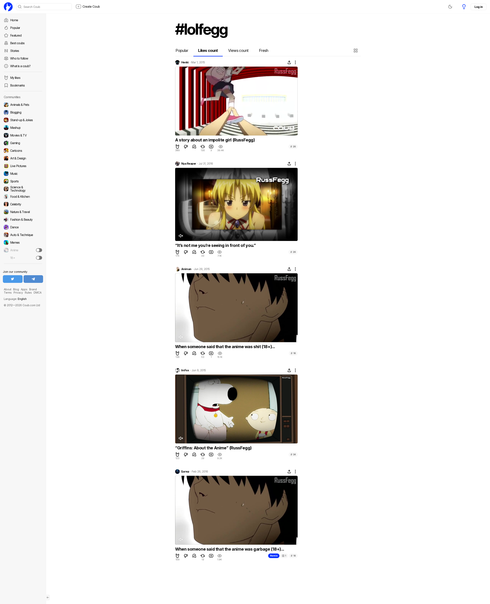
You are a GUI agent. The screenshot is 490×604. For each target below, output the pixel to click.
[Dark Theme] (450, 7)
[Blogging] (23, 112)
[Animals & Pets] (23, 105)
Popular (15, 28)
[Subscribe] (39, 250)
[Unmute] (180, 235)
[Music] (23, 173)
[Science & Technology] (23, 189)
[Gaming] (23, 143)
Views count (238, 50)
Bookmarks (17, 85)
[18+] (39, 258)
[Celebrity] (23, 204)
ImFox (185, 370)
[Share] (289, 62)
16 (293, 353)
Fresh (263, 50)
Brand (33, 289)
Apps (24, 289)
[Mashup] (23, 127)
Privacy (18, 292)
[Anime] (23, 250)
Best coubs (17, 43)
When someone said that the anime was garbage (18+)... (229, 549)
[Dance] (23, 227)
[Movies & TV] (23, 135)
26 (293, 146)
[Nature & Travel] (23, 212)
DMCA (38, 292)
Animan (186, 269)
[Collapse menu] (48, 597)
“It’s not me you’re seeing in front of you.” (215, 245)
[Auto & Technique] (23, 235)
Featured (15, 35)
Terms (8, 292)
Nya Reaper (188, 163)
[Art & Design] (23, 158)
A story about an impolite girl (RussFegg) (215, 139)
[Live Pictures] (23, 166)
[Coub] (8, 6)
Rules (28, 292)
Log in (478, 7)
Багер (185, 471)
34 (293, 454)
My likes (15, 78)
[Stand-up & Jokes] (23, 120)
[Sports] (23, 181)
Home (14, 20)
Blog (16, 289)
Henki (185, 62)
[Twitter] (13, 279)
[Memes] (23, 242)
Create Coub (91, 6)
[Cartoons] (23, 150)
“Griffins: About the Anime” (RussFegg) (213, 447)
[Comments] (194, 146)
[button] (356, 51)
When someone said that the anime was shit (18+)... (225, 346)
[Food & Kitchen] (23, 196)
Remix (274, 555)
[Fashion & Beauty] (23, 219)
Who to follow (19, 58)
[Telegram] (33, 279)
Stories (14, 51)
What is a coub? (20, 66)
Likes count (208, 50)
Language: (15, 298)
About (7, 289)
